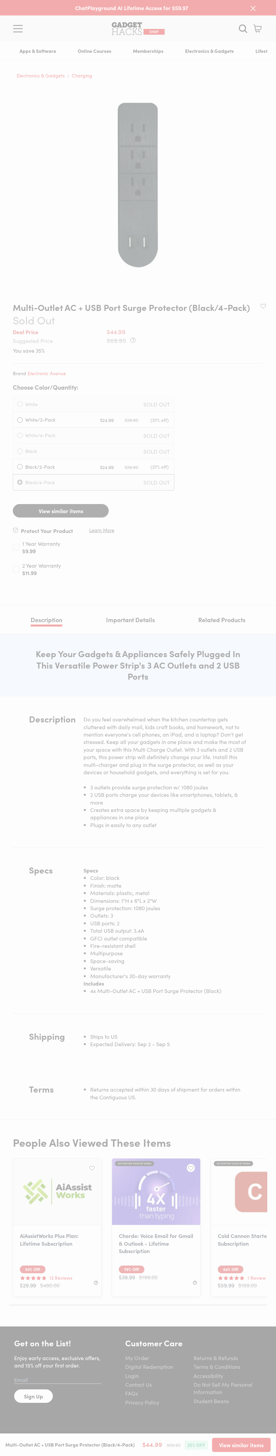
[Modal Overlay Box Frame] (138, 728)
